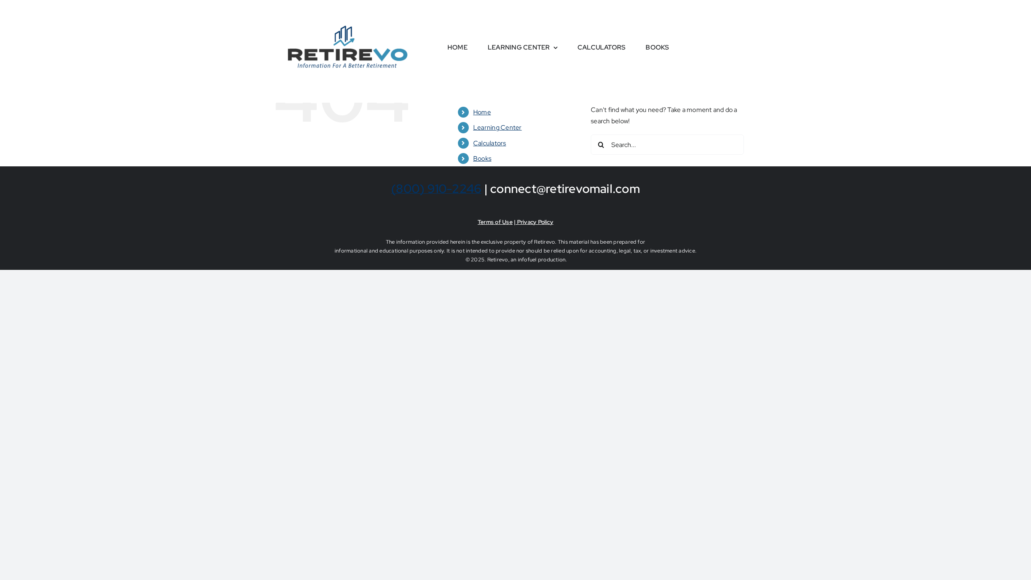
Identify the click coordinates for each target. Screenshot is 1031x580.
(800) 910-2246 (436, 188)
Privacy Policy (534, 222)
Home (482, 112)
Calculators (489, 143)
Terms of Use (495, 222)
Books (482, 158)
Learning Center (497, 127)
